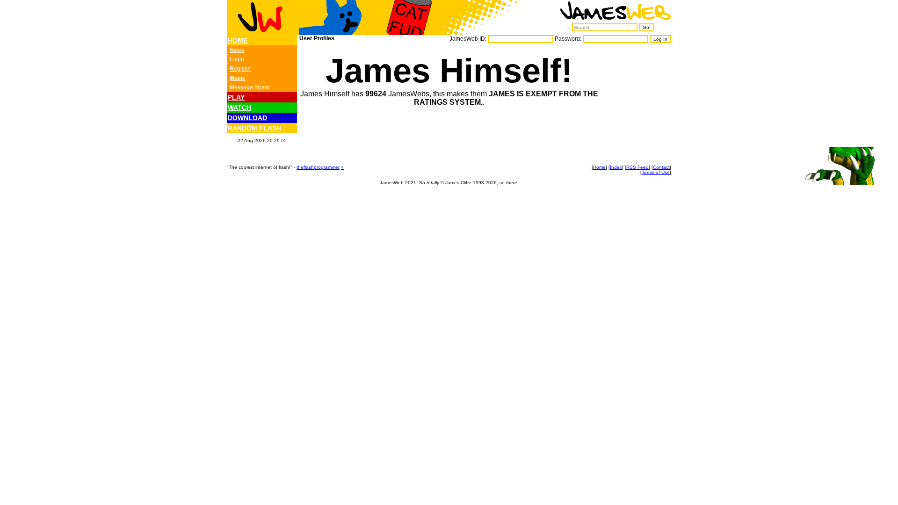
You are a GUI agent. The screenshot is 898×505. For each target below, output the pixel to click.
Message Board (250, 87)
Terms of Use (656, 172)
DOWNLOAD (247, 118)
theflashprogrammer (318, 167)
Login (237, 59)
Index (616, 167)
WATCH (239, 107)
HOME (237, 40)
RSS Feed (637, 167)
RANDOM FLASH (254, 128)
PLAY (236, 97)
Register (240, 68)
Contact (661, 167)
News (237, 50)
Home (599, 167)
